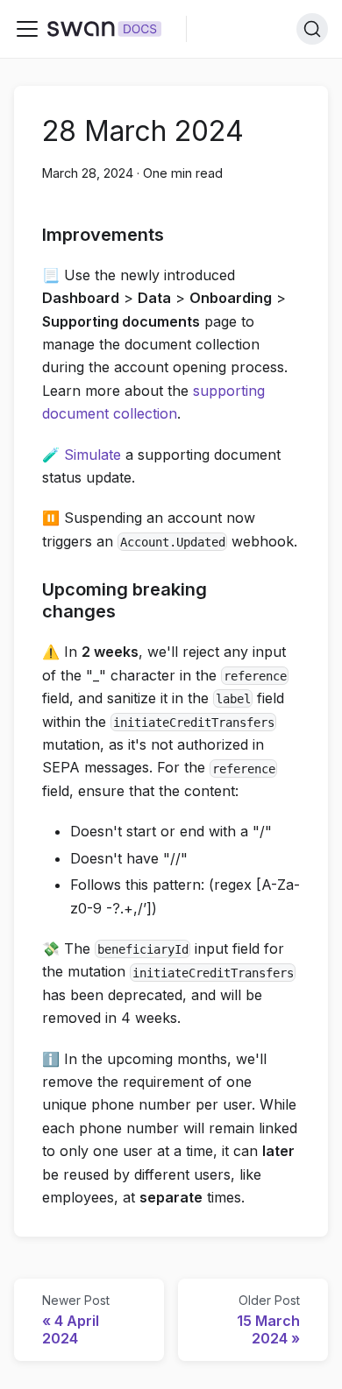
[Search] (312, 29)
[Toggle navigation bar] (27, 29)
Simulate (92, 454)
